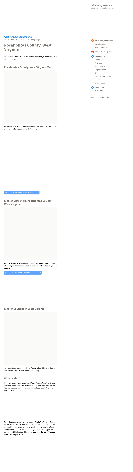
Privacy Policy (103, 97)
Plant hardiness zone (103, 76)
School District (100, 66)
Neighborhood (100, 69)
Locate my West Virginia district (24, 273)
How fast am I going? (103, 52)
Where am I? (100, 56)
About (93, 97)
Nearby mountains (102, 47)
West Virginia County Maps (18, 37)
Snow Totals (100, 87)
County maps (100, 83)
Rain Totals (99, 91)
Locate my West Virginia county (23, 192)
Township (98, 63)
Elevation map (100, 44)
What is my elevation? (104, 40)
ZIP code (98, 73)
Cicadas (98, 79)
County (97, 60)
